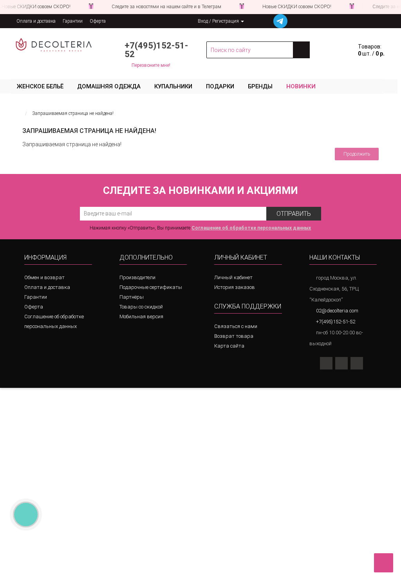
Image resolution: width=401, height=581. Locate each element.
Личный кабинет (233, 277)
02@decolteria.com (337, 311)
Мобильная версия (141, 316)
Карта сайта (229, 346)
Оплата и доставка (36, 21)
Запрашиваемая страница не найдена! (73, 113)
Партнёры (131, 297)
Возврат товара (233, 336)
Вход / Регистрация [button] (219, 21)
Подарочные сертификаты (150, 287)
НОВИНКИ (301, 86)
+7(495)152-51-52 (156, 50)
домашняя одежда (109, 86)
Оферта (98, 21)
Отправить (293, 213)
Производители (137, 277)
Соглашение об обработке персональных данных (54, 321)
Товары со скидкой (141, 307)
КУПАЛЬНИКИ (173, 86)
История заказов (234, 287)
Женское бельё (40, 86)
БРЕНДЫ (260, 86)
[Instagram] (326, 363)
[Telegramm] (280, 21)
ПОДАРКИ (220, 86)
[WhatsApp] (341, 363)
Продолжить (356, 154)
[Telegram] (356, 363)
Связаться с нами (235, 326)
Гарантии (73, 21)
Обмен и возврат (44, 277)
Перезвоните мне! (151, 65)
